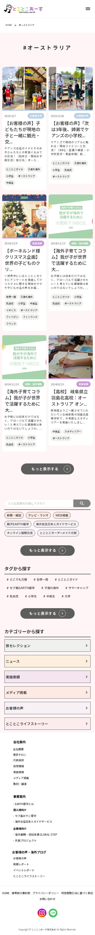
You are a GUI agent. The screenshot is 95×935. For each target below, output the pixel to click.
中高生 (9, 182)
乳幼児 (68, 170)
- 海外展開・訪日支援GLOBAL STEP (35, 834)
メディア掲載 (21, 778)
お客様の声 (20, 858)
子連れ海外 (34, 169)
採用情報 (19, 766)
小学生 (9, 176)
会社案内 (19, 742)
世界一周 (11, 296)
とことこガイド (14, 169)
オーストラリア (26, 25)
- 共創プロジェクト (25, 840)
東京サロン (19, 754)
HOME (9, 25)
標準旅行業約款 (21, 893)
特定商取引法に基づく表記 (77, 893)
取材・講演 (20, 784)
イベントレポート (23, 870)
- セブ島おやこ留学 (24, 816)
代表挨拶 (18, 760)
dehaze (88, 8)
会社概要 (18, 749)
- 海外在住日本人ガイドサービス (32, 821)
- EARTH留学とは (23, 804)
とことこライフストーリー (29, 876)
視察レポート (21, 864)
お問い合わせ (47, 899)
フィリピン (12, 316)
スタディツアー (73, 431)
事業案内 (19, 796)
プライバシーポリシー (45, 893)
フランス (11, 323)
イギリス (11, 310)
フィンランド (30, 316)
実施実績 (18, 772)
